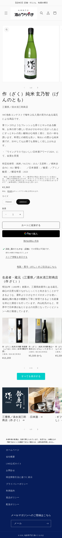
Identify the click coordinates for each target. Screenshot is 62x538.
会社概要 (10, 456)
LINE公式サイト (13, 463)
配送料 (10, 191)
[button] (6, 13)
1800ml (23, 201)
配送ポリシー (12, 504)
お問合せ (10, 470)
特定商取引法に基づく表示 (19, 477)
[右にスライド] (37, 87)
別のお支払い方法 (31, 241)
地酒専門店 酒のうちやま (34, 535)
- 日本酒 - (34, 417)
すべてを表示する (31, 376)
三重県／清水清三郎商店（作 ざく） (14, 418)
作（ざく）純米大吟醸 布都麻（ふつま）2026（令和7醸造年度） (15, 348)
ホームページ (12, 450)
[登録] (47, 523)
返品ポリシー (12, 497)
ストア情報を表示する (17, 257)
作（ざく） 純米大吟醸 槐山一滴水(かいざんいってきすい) (41, 347)
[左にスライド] (24, 87)
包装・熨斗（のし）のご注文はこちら (37, 266)
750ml (9, 202)
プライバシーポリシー (17, 484)
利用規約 (10, 490)
